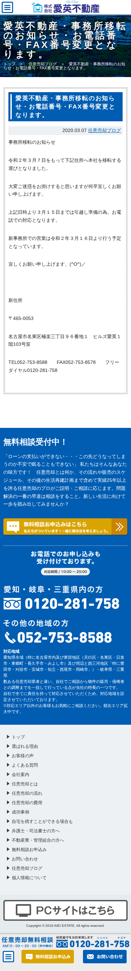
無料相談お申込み (29, 849)
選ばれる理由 (25, 746)
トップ (9, 64)
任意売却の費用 (27, 802)
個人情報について (29, 878)
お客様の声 (23, 756)
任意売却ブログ (43, 64)
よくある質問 (25, 765)
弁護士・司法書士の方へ (36, 831)
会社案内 (20, 774)
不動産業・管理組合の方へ (38, 840)
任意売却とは (25, 784)
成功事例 (20, 812)
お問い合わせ (25, 859)
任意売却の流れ (27, 793)
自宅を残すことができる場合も (42, 821)
